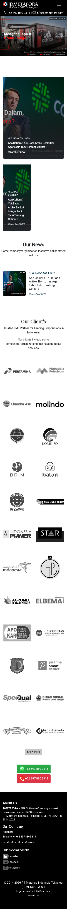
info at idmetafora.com (23, 842)
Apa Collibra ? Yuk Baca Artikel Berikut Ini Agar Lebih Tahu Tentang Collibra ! (44, 283)
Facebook (13, 862)
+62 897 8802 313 (26, 836)
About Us (8, 831)
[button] (5, 36)
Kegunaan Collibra (42, 272)
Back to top (33, 895)
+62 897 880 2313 (18, 13)
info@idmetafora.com (49, 13)
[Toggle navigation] (59, 5)
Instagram (14, 867)
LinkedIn (13, 856)
